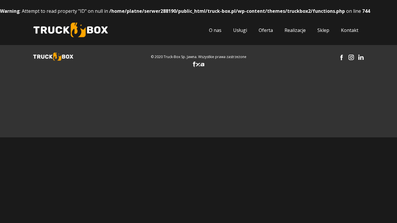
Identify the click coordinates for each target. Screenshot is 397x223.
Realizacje (295, 30)
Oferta (266, 30)
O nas (215, 30)
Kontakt (349, 30)
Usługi (240, 30)
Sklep (323, 30)
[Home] (70, 30)
